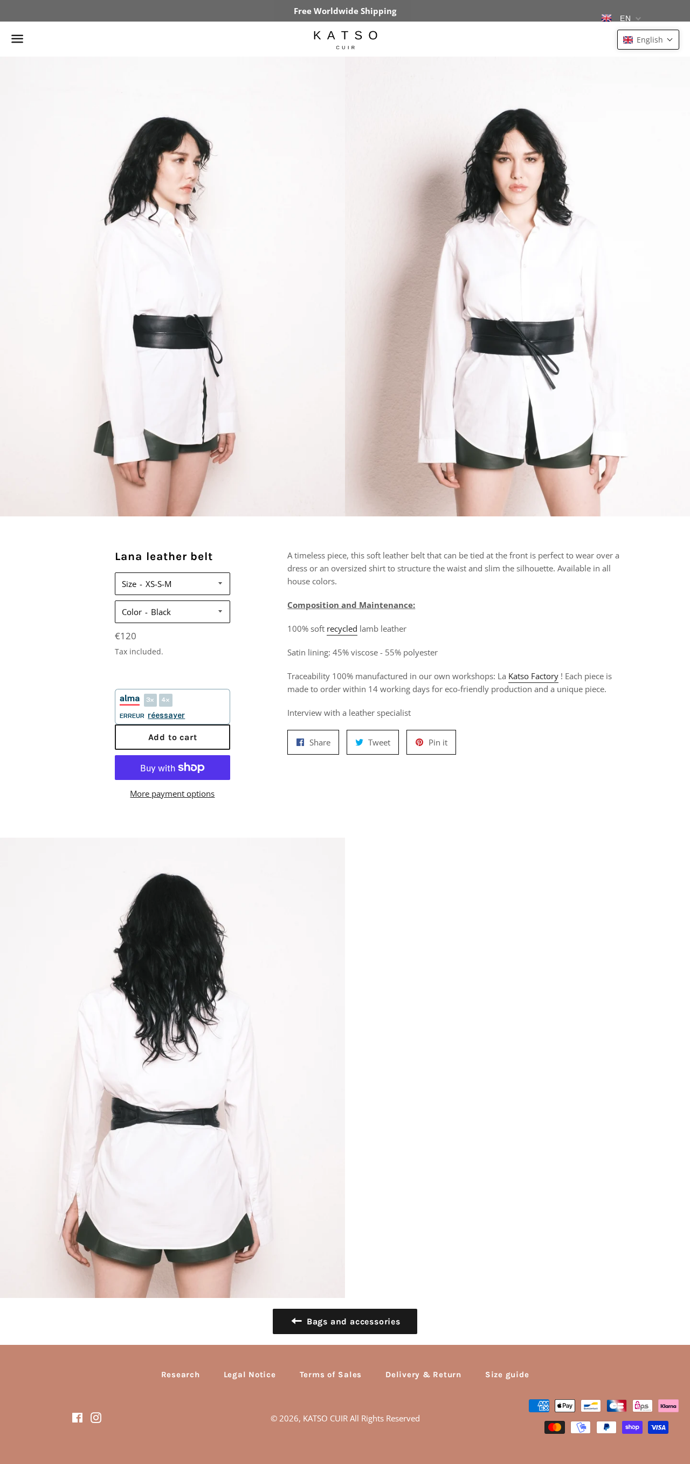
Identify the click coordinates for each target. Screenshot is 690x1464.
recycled (342, 628)
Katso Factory (533, 676)
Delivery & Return (423, 1374)
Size (129, 583)
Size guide (507, 1374)
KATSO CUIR (325, 1418)
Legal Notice (250, 1374)
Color (132, 611)
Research (180, 1374)
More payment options (172, 793)
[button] (648, 39)
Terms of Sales (331, 1374)
